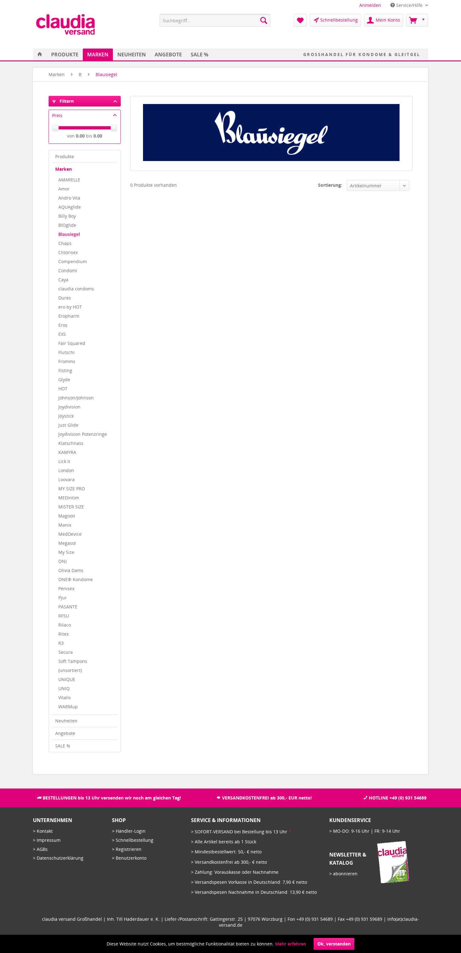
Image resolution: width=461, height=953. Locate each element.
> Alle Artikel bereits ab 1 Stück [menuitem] (223, 842)
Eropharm (68, 316)
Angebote (65, 733)
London (66, 470)
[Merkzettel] (300, 20)
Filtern (66, 101)
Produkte (64, 156)
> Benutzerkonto (129, 858)
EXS (62, 334)
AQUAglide (69, 207)
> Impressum (47, 840)
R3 (61, 643)
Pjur (62, 598)
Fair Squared (71, 343)
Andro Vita (69, 198)
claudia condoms (76, 289)
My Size (66, 552)
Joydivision (69, 407)
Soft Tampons (72, 661)
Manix (64, 525)
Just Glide (68, 425)
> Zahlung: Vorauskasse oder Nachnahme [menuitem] (234, 872)
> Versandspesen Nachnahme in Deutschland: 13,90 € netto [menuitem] (254, 892)
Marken (63, 169)
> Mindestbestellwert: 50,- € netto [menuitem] (226, 852)
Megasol (67, 543)
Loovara (66, 479)
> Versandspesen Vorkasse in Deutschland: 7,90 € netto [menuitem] (249, 882)
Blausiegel (69, 234)
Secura (65, 652)
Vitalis (64, 697)
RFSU (63, 616)
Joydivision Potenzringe (82, 434)
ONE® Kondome (75, 579)
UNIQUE (66, 679)
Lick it (64, 461)
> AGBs (40, 849)
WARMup (68, 707)
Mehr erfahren (290, 944)
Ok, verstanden (334, 944)
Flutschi (66, 352)
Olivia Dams (70, 570)
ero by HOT (70, 307)
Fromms (66, 361)
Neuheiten (66, 721)
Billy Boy (67, 216)
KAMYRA (67, 452)
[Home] (40, 54)
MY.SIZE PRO (71, 489)
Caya (63, 280)
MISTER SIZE (71, 507)
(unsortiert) (70, 670)
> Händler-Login (129, 831)
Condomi (67, 270)
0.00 (80, 136)
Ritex (63, 634)
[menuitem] (370, 5)
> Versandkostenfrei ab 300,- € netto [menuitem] (229, 862)
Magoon (66, 516)
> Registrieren (126, 849)
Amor (64, 189)
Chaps (65, 243)
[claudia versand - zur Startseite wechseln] (65, 24)
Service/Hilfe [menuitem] (409, 5)
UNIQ (64, 688)
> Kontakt (43, 831)
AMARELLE (69, 180)
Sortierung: (330, 185)
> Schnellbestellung (132, 840)
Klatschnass (70, 443)
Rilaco (64, 625)
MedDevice (70, 534)
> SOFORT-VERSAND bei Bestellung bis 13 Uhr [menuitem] (241, 832)
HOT (62, 389)
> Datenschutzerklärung (58, 858)
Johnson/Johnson (76, 398)
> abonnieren (343, 874)
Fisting (65, 370)
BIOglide (67, 225)
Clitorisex (68, 252)
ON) (62, 561)
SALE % (62, 746)
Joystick (66, 416)
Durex (64, 298)
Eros (62, 325)
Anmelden (370, 5)
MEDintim (68, 498)
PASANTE (67, 607)
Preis (57, 115)
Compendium (72, 261)
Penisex (66, 588)
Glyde (64, 380)
